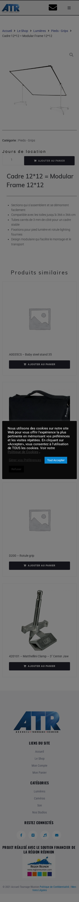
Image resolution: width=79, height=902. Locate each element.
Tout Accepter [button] (56, 460)
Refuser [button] (16, 469)
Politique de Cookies (23, 452)
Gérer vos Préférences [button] (25, 460)
